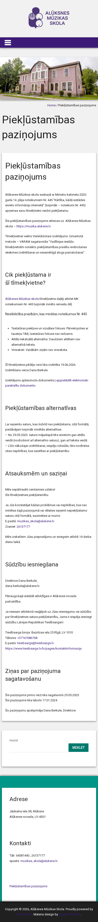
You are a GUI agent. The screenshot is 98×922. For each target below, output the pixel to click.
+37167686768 (27, 638)
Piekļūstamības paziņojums (28, 886)
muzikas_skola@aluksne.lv (35, 521)
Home (51, 105)
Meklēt (14, 740)
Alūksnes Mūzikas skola (22, 299)
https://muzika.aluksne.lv (33, 226)
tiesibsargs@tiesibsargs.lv (35, 643)
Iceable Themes (69, 914)
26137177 (23, 526)
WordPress (24, 914)
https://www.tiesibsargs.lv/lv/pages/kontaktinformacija (43, 648)
